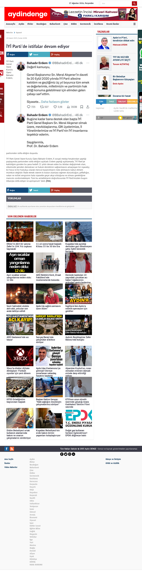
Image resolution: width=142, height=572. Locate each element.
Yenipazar (34, 506)
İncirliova (98, 24)
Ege (31, 540)
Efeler (30, 24)
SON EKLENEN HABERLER (22, 216)
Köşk (32, 490)
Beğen (12, 55)
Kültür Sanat (35, 526)
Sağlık (32, 531)
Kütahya (33, 559)
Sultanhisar (35, 503)
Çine (66, 24)
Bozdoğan (41, 24)
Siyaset (19, 33)
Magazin (33, 534)
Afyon (32, 553)
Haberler (9, 33)
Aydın (21, 24)
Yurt (31, 542)
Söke (32, 501)
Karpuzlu (33, 484)
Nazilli (32, 498)
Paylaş (57, 55)
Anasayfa (10, 24)
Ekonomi (33, 517)
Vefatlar (33, 537)
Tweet (35, 55)
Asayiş (32, 515)
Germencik (85, 24)
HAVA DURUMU (36, 565)
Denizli (33, 551)
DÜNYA (33, 562)
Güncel (33, 512)
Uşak (32, 556)
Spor (32, 523)
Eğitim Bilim (35, 528)
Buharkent (55, 24)
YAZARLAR (103, 31)
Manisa (33, 545)
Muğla (32, 548)
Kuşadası (33, 492)
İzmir (32, 509)
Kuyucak (33, 495)
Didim (74, 24)
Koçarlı (33, 487)
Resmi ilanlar (112, 24)
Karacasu (34, 481)
